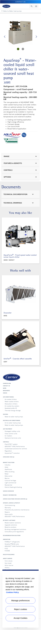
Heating (5, 414)
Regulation (8, 451)
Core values (8, 561)
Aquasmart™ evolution (12, 453)
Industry (7, 465)
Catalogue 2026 (8, 457)
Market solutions (8, 462)
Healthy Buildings (8, 554)
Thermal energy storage (13, 410)
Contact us (6, 386)
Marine (7, 478)
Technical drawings (12, 203)
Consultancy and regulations (14, 531)
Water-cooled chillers (12, 401)
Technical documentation (15, 194)
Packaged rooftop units (12, 431)
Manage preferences (20, 600)
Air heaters (8, 436)
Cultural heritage (10, 480)
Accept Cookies (20, 618)
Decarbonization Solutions (11, 535)
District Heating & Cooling (13, 487)
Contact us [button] (20, 2)
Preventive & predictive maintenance (17, 510)
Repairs (7, 512)
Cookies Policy (12, 592)
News (4, 388)
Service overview (8, 491)
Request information (9, 495)
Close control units (11, 433)
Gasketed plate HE (11, 408)
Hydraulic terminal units (13, 438)
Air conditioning (8, 397)
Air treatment (7, 429)
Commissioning (10, 505)
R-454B (7, 551)
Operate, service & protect (11, 503)
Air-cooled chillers (11, 399)
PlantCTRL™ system (11, 444)
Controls (6, 442)
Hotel (6, 467)
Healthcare (8, 469)
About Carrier (7, 558)
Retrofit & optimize (9, 520)
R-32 (6, 548)
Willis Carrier (9, 565)
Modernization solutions (13, 523)
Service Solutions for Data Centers (15, 499)
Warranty (8, 507)
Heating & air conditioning (11, 420)
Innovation (6, 539)
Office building (9, 471)
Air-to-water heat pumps (13, 423)
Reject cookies (20, 609)
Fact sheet (8, 563)
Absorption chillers (11, 404)
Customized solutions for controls (16, 448)
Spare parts (9, 514)
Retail (6, 474)
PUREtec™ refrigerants (12, 542)
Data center (8, 476)
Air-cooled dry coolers (12, 406)
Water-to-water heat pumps (14, 416)
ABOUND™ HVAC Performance (15, 446)
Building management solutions (15, 529)
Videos (5, 393)
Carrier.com (7, 383)
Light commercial (10, 483)
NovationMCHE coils (12, 544)
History (7, 567)
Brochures (6, 390)
